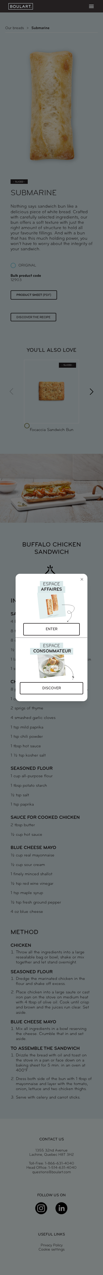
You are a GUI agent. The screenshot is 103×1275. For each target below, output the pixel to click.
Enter (52, 629)
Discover (51, 688)
